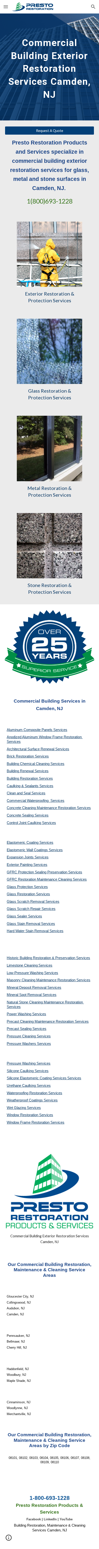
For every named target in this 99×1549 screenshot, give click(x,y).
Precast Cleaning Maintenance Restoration (41, 1021)
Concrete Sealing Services (28, 815)
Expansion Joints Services (28, 857)
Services (45, 965)
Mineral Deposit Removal (27, 987)
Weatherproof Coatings (25, 1100)
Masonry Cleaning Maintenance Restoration (41, 980)
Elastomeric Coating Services (30, 842)
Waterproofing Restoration (27, 1093)
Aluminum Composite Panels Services (37, 730)
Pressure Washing (22, 1063)
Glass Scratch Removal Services (33, 901)
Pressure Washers (22, 1044)
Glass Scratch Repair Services (31, 909)
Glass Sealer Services (24, 916)
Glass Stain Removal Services (31, 924)
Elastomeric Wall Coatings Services (35, 850)
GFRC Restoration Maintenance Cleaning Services (47, 879)
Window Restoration (23, 1115)
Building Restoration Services (30, 778)
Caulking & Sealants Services (30, 786)
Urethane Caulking (22, 1086)
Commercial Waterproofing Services (35, 801)
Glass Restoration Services (28, 894)
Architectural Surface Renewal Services (38, 749)
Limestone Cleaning (22, 965)
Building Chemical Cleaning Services (35, 764)
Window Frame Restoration (28, 1122)
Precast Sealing (19, 1029)
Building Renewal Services (28, 771)
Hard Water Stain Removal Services (35, 931)
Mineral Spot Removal (25, 995)
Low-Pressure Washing (25, 973)
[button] (6, 6)
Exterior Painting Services (27, 865)
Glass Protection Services (27, 887)
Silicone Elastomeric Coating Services (37, 1078)
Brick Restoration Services (28, 756)
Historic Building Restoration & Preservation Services (48, 958)
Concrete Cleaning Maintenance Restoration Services (49, 808)
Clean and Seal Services (26, 793)
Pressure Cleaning (22, 1036)
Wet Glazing (17, 1108)
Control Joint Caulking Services (31, 823)
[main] (49, 67)
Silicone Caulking (21, 1071)
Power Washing (19, 1014)
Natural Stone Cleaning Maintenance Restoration (45, 1002)
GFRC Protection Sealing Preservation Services (44, 872)
